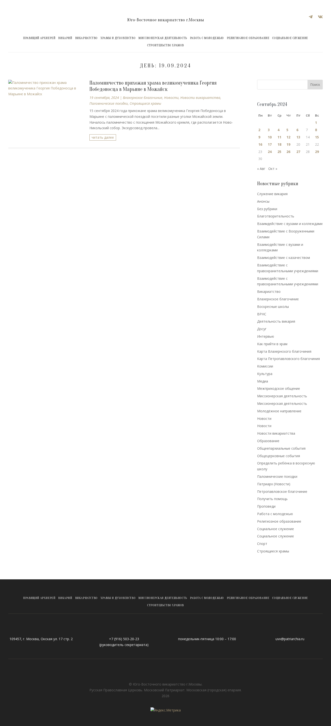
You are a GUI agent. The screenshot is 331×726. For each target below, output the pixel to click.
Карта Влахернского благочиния (284, 351)
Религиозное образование (248, 38)
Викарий (65, 38)
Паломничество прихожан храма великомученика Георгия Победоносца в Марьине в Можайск (153, 86)
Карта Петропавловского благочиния (288, 358)
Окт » (272, 168)
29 (317, 151)
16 (260, 144)
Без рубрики (267, 209)
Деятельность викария (276, 321)
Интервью (265, 336)
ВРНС (261, 314)
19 (288, 144)
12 (288, 137)
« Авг (261, 168)
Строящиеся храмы (145, 103)
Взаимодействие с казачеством (283, 257)
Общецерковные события (278, 456)
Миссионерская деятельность (162, 38)
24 (270, 151)
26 (288, 151)
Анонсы (263, 201)
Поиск (315, 84)
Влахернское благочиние (142, 97)
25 (279, 151)
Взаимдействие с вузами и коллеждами (290, 223)
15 (317, 137)
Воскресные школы (273, 306)
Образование (268, 441)
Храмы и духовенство (118, 38)
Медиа (262, 381)
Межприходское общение (278, 388)
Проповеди (266, 506)
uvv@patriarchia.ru (290, 639)
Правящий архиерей (39, 38)
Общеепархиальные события (281, 448)
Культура (264, 373)
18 (279, 144)
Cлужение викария (272, 193)
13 (298, 137)
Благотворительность (275, 216)
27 (298, 151)
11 (279, 137)
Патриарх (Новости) (273, 484)
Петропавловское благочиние (282, 491)
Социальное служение (290, 38)
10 (270, 137)
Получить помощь (272, 498)
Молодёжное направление (279, 411)
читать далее (103, 137)
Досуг (262, 329)
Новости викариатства (200, 97)
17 (270, 144)
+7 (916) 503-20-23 (124, 639)
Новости (171, 97)
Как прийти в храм (272, 344)
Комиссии (265, 366)
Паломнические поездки (108, 103)
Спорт (262, 543)
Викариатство (86, 38)
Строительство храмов (165, 45)
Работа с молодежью (207, 38)
